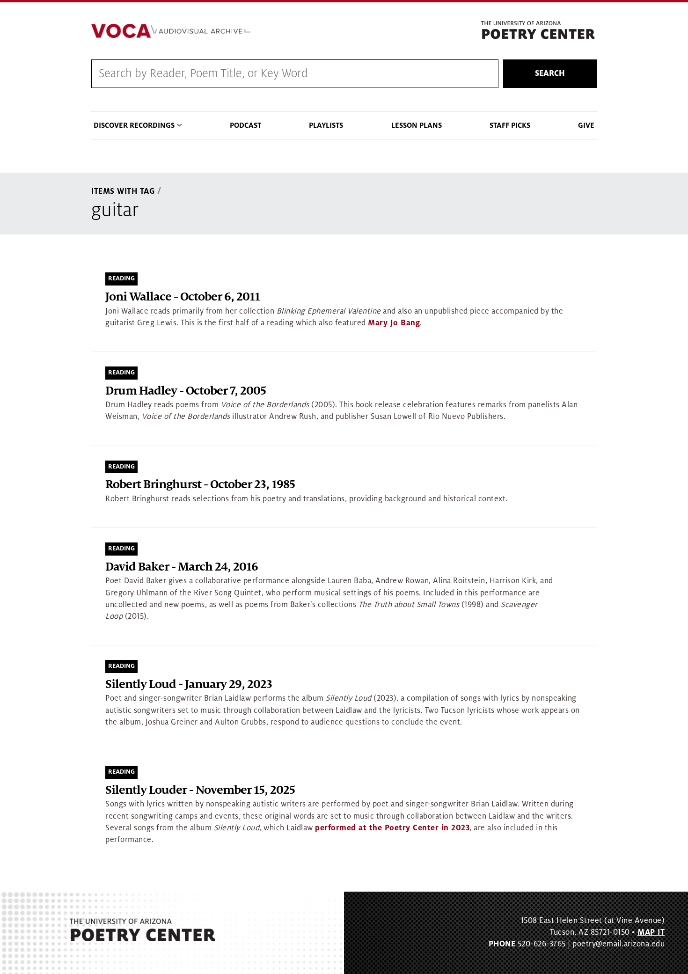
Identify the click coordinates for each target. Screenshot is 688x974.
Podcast (245, 125)
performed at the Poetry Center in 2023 (392, 828)
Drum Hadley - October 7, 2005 (185, 391)
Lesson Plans (416, 125)
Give (586, 125)
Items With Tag (123, 191)
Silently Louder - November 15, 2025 (200, 790)
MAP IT (651, 932)
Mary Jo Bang (394, 323)
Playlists (326, 125)
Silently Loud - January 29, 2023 (188, 684)
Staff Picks (510, 125)
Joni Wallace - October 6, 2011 (182, 297)
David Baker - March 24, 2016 (181, 567)
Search (550, 73)
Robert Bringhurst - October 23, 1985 (200, 484)
